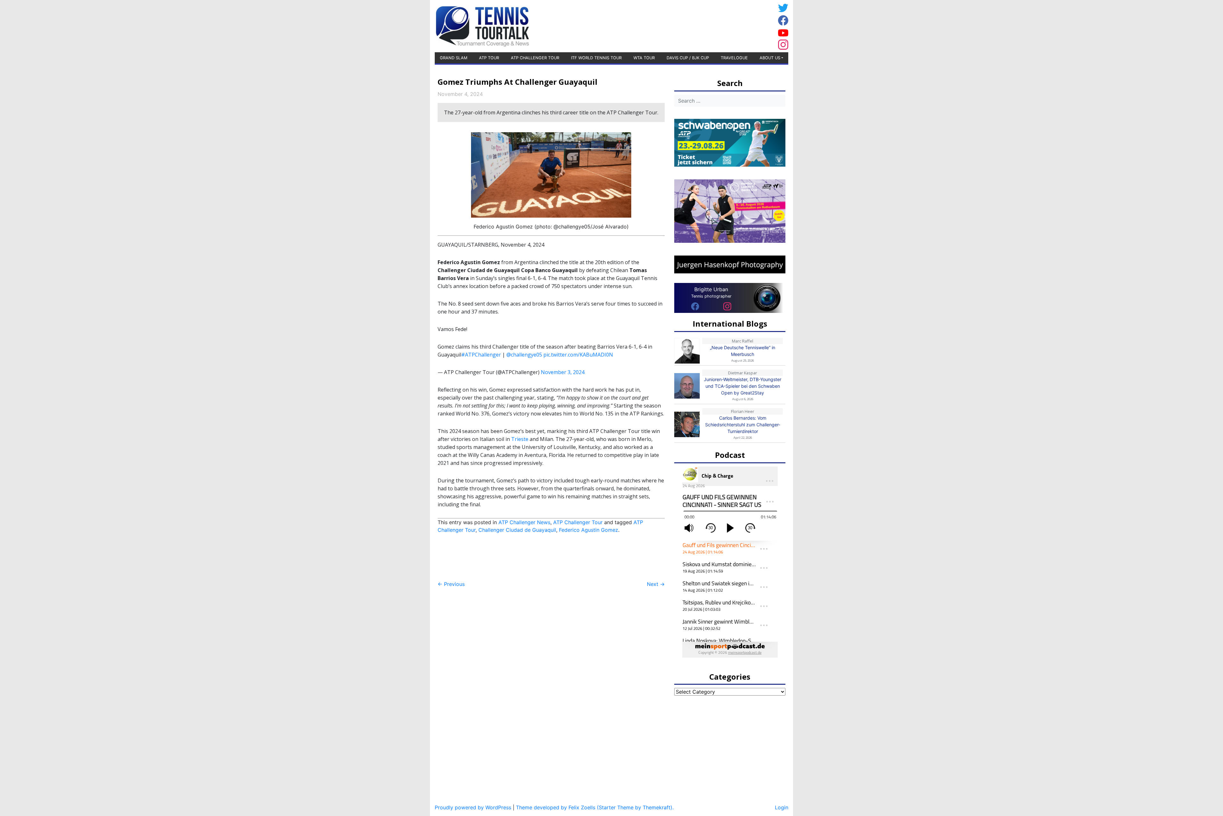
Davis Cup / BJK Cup (688, 57)
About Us (770, 57)
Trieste (519, 439)
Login (781, 807)
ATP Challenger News (524, 522)
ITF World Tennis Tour (596, 57)
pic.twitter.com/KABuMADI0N (578, 354)
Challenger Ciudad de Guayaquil (517, 530)
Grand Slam (453, 57)
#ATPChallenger (481, 354)
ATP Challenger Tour (535, 57)
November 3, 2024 (562, 372)
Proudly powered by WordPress (473, 807)
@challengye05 (524, 354)
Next (656, 584)
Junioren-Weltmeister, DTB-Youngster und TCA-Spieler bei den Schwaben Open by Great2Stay (742, 386)
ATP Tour (489, 57)
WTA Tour (644, 57)
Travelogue (734, 57)
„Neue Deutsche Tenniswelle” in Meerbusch (742, 351)
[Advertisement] (725, 25)
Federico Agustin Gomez (588, 530)
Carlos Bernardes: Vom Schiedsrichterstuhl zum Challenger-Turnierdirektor (742, 424)
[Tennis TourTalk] (482, 25)
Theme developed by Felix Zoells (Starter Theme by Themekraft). (595, 807)
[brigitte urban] (695, 306)
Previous (451, 584)
